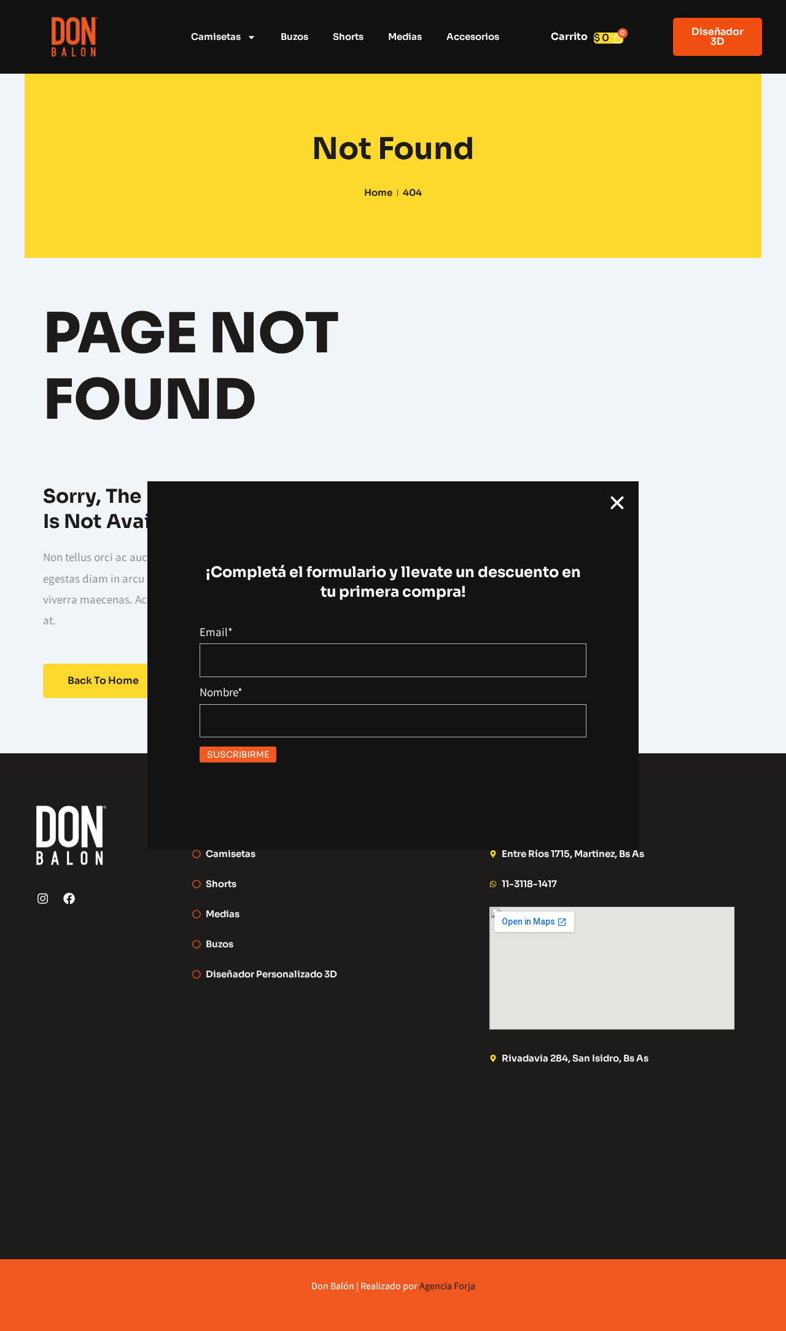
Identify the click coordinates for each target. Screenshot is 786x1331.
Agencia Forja (447, 1285)
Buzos (294, 36)
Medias (405, 36)
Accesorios (472, 36)
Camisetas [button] (216, 36)
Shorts (348, 36)
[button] (617, 503)
